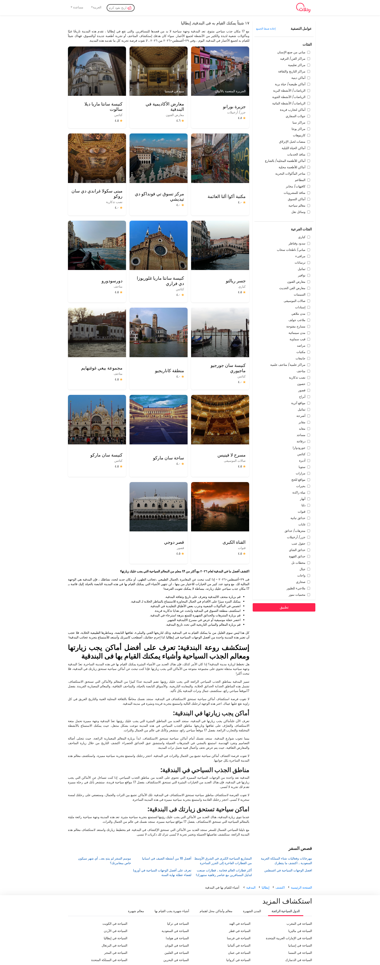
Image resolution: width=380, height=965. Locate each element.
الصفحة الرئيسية (301, 887)
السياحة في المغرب (299, 923)
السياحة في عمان (239, 952)
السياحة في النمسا (300, 952)
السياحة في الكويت (114, 923)
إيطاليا (265, 887)
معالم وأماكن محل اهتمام (216, 911)
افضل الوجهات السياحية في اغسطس (288, 870)
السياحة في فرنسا (238, 938)
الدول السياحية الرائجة (286, 911)
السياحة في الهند (239, 923)
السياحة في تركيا (178, 923)
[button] (96, 7)
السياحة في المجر (115, 952)
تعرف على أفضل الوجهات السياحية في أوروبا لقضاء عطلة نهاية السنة (162, 872)
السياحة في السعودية (175, 931)
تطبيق (284, 607)
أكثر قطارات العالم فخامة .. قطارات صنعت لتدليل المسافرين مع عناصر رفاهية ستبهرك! (224, 872)
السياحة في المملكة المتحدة (109, 960)
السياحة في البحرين (176, 960)
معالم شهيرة (136, 911)
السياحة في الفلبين (176, 952)
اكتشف (280, 887)
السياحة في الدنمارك (298, 960)
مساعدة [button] (77, 7)
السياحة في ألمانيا (239, 945)
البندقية (251, 887)
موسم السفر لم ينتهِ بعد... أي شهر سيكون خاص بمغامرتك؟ (104, 860)
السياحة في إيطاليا (115, 938)
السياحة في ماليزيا (300, 931)
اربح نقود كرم (118, 8)
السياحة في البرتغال (114, 945)
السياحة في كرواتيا (238, 960)
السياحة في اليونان (177, 945)
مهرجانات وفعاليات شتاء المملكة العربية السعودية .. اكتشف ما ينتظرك (286, 860)
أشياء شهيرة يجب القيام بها (172, 911)
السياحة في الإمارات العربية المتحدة (289, 938)
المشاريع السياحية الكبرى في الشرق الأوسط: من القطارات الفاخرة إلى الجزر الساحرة (223, 860)
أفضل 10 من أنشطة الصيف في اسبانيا (166, 858)
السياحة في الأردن (115, 931)
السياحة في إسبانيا (300, 945)
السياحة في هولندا (177, 938)
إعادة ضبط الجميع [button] (266, 28)
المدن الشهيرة (252, 911)
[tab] (285, 911)
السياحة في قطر (239, 931)
